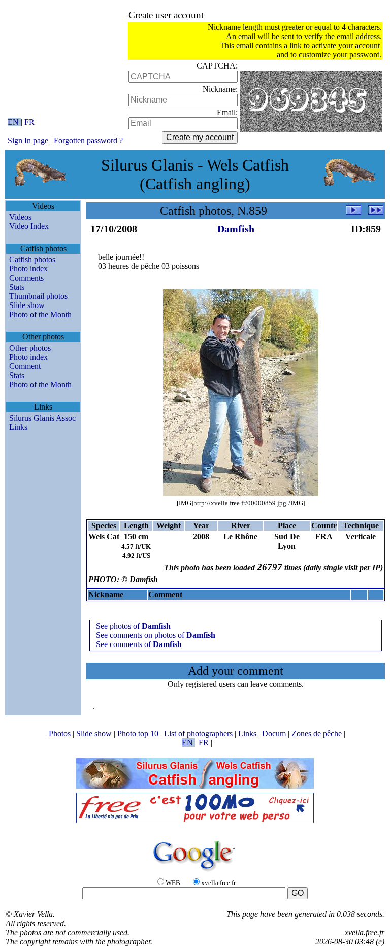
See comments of (139, 644)
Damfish (235, 228)
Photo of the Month (40, 314)
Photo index (28, 268)
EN (14, 122)
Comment (25, 366)
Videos (20, 217)
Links (18, 427)
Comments (26, 278)
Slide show (27, 305)
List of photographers (199, 733)
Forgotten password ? (88, 140)
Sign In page (28, 140)
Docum (275, 733)
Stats (16, 287)
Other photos (30, 348)
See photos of (133, 626)
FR (29, 122)
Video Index (29, 226)
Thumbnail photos (38, 296)
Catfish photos (32, 259)
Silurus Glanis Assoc (42, 418)
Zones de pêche (317, 733)
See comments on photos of (155, 635)
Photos (61, 733)
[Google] (195, 872)
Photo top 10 (138, 733)
